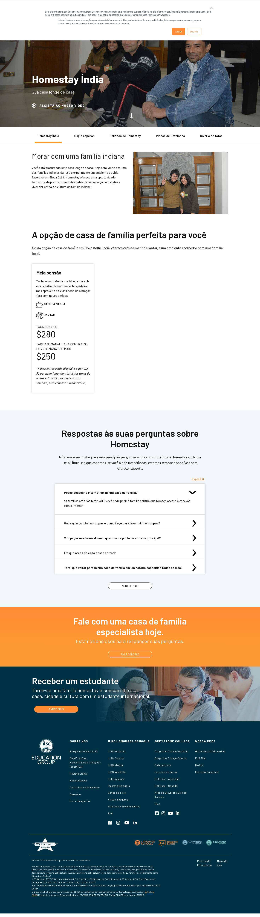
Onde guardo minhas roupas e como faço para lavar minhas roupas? (112, 523)
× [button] (211, 6)
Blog (110, 813)
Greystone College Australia (171, 751)
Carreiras (75, 794)
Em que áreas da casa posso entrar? (90, 553)
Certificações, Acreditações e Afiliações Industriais (85, 762)
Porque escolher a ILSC (84, 751)
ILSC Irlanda (115, 765)
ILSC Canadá (116, 758)
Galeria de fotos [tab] (211, 136)
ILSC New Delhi (117, 771)
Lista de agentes (80, 801)
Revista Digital (79, 773)
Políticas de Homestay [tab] (125, 136)
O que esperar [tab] (84, 136)
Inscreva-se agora (119, 785)
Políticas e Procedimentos (124, 806)
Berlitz (199, 765)
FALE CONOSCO (130, 654)
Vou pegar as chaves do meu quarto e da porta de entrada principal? (112, 538)
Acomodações (78, 780)
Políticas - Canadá (166, 785)
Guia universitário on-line (210, 751)
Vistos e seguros (118, 799)
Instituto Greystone (207, 771)
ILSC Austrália (117, 751)
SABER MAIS (56, 709)
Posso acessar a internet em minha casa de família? (101, 492)
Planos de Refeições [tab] (170, 136)
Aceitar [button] (178, 31)
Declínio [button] (194, 31)
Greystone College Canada (171, 758)
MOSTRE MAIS (130, 585)
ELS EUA (200, 758)
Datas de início (117, 792)
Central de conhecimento (85, 787)
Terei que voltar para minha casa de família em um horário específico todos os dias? (123, 568)
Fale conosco (116, 778)
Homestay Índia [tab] (48, 136)
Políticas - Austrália (167, 778)
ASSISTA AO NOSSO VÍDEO (62, 105)
